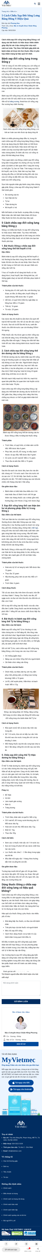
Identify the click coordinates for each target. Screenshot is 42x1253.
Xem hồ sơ (21, 1044)
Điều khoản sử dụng (10, 1193)
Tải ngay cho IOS (22, 1083)
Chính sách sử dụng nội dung (13, 1199)
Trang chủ (5, 11)
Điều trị (13, 11)
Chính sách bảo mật (10, 1204)
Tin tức (5, 1177)
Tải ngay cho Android (22, 1089)
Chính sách (7, 1188)
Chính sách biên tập (10, 1210)
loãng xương (14, 101)
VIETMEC (6, 3)
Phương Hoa (15, 23)
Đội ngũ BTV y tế (9, 1220)
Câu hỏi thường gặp (10, 1161)
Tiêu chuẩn (7, 1172)
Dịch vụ (6, 1166)
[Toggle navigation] (38, 3)
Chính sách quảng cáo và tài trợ (14, 1215)
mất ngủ (35, 528)
